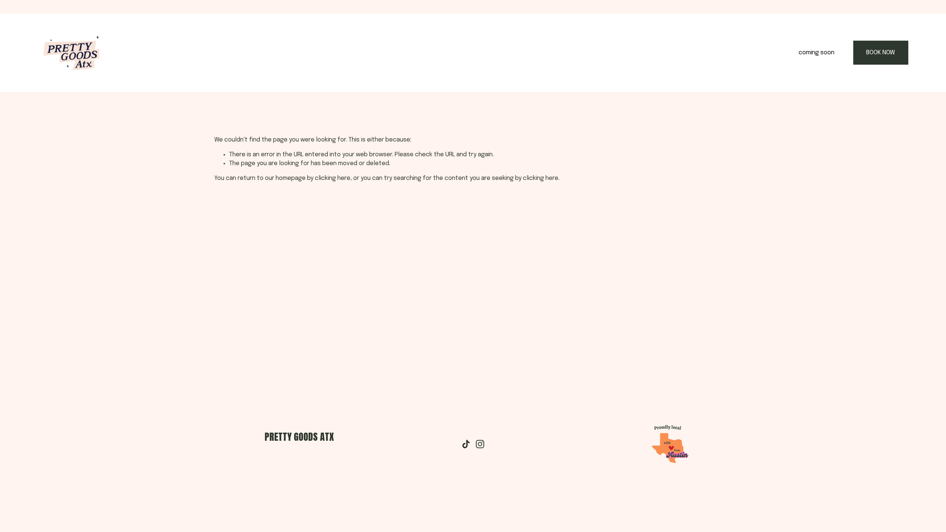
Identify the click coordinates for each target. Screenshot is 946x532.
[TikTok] (466, 444)
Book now (880, 53)
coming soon (816, 53)
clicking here (332, 178)
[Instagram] (480, 444)
